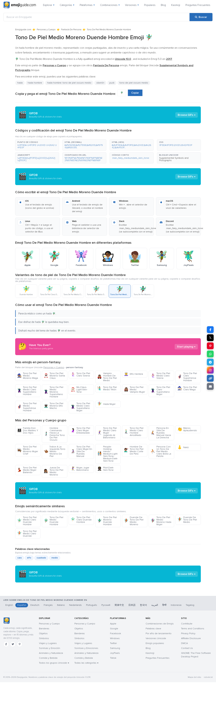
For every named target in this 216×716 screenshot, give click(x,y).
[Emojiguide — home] (19, 5)
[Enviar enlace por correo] (210, 386)
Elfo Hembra (133, 374)
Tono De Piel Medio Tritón (107, 388)
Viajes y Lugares (48, 643)
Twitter (113, 643)
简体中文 (119, 605)
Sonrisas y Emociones (86, 648)
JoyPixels (115, 653)
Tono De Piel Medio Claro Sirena (160, 375)
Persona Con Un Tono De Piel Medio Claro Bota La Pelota (161, 451)
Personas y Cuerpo (46, 29)
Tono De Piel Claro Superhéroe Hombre (187, 377)
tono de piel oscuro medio (133, 82)
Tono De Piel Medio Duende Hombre (53, 521)
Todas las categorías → (86, 662)
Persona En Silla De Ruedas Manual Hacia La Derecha (161, 433)
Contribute (186, 623)
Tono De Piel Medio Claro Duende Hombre (27, 521)
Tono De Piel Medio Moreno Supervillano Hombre (53, 392)
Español (21, 605)
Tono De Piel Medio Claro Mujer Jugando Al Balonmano (107, 433)
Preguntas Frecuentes (197, 5)
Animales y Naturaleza (51, 653)
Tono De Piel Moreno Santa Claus (54, 375)
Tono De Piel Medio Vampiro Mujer (134, 389)
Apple (113, 623)
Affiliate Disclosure (191, 638)
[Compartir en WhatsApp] (210, 354)
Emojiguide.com (23, 29)
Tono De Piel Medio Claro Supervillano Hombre (27, 391)
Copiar (135, 92)
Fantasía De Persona (71, 29)
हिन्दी (164, 605)
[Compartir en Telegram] (210, 362)
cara (19, 557)
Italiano (61, 605)
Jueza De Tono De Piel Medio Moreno (53, 471)
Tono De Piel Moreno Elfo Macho (53, 406)
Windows (115, 638)
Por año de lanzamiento (158, 633)
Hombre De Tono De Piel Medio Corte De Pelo (133, 450)
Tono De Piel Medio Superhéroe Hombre (27, 407)
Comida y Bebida (48, 658)
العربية (154, 605)
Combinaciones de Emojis (160, 623)
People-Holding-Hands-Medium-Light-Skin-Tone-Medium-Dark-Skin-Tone (107, 453)
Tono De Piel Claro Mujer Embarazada (80, 430)
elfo (29, 557)
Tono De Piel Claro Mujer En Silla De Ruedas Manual (81, 451)
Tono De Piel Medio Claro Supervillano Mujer (80, 407)
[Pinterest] (19, 644)
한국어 (143, 605)
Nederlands (75, 605)
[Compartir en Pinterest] (210, 345)
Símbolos (44, 638)
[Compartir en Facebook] (210, 329)
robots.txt (208, 677)
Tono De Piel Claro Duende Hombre (81, 519)
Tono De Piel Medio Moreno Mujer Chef (27, 450)
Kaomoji (175, 5)
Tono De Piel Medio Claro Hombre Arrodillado (133, 432)
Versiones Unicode (156, 638)
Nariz (183, 447)
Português (91, 605)
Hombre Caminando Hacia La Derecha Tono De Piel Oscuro (54, 434)
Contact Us (187, 648)
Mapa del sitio (194, 677)
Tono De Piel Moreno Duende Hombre (107, 521)
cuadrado (41, 557)
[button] (37, 145)
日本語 (132, 605)
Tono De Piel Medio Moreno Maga (27, 375)
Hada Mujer (106, 404)
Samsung (115, 648)
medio (54, 557)
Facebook (115, 633)
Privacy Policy (188, 633)
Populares (149, 5)
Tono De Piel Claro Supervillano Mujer (160, 391)
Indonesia (176, 605)
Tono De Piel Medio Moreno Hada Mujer (161, 521)
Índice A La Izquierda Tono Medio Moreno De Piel (54, 451)
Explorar (48, 5)
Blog (163, 5)
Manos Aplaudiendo (187, 429)
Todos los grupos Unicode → (54, 662)
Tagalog (190, 605)
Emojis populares (155, 643)
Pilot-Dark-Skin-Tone (105, 468)
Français (48, 605)
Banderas (44, 628)
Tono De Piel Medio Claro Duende (27, 533)
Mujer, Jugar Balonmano (80, 468)
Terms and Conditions (192, 628)
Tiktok (113, 658)
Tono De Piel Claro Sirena (80, 374)
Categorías (67, 5)
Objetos (43, 633)
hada (20, 82)
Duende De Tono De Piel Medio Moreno (133, 521)
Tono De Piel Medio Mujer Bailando (27, 470)
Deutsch (34, 605)
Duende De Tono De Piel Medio (187, 519)
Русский (105, 605)
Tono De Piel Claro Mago (187, 388)
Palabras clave (153, 628)
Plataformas (87, 5)
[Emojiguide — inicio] (6, 620)
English (9, 605)
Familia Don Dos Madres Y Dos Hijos (27, 430)
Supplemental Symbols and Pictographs (173, 159)
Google (114, 628)
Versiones (132, 5)
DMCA (184, 643)
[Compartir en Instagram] (210, 370)
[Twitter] (13, 644)
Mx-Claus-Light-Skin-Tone (79, 389)
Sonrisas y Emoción (49, 648)
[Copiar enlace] (210, 378)
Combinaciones (110, 5)
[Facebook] (6, 644)
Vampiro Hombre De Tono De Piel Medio (107, 377)
